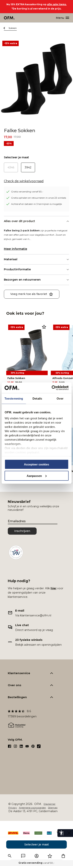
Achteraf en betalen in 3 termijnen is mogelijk (36, 203)
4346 (11, 167)
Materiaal (10, 259)
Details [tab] (37, 398)
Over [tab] (60, 398)
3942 (28, 167)
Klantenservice (19, 673)
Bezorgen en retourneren (22, 279)
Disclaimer (49, 803)
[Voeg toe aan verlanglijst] (44, 327)
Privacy (12, 807)
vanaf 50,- (36, 862)
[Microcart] (63, 856)
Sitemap (52, 807)
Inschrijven (22, 531)
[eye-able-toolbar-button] (61, 833)
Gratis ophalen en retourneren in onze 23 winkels (38, 197)
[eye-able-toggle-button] (69, 833)
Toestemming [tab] (13, 398)
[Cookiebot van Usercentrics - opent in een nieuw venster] (52, 387)
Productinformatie (17, 269)
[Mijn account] (36, 856)
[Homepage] (9, 17)
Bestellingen (17, 697)
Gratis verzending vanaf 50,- (27, 191)
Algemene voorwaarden (32, 807)
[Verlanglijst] (49, 856)
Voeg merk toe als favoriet (28, 294)
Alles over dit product (19, 221)
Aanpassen (34, 475)
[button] (9, 856)
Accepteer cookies (36, 464)
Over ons (14, 685)
